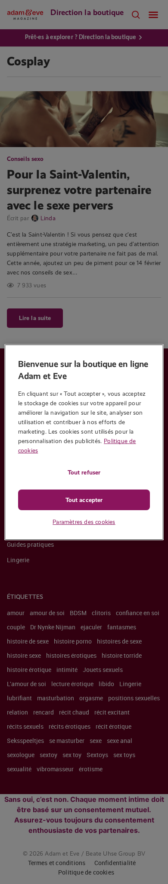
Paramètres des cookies (84, 521)
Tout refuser (84, 472)
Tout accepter (84, 499)
